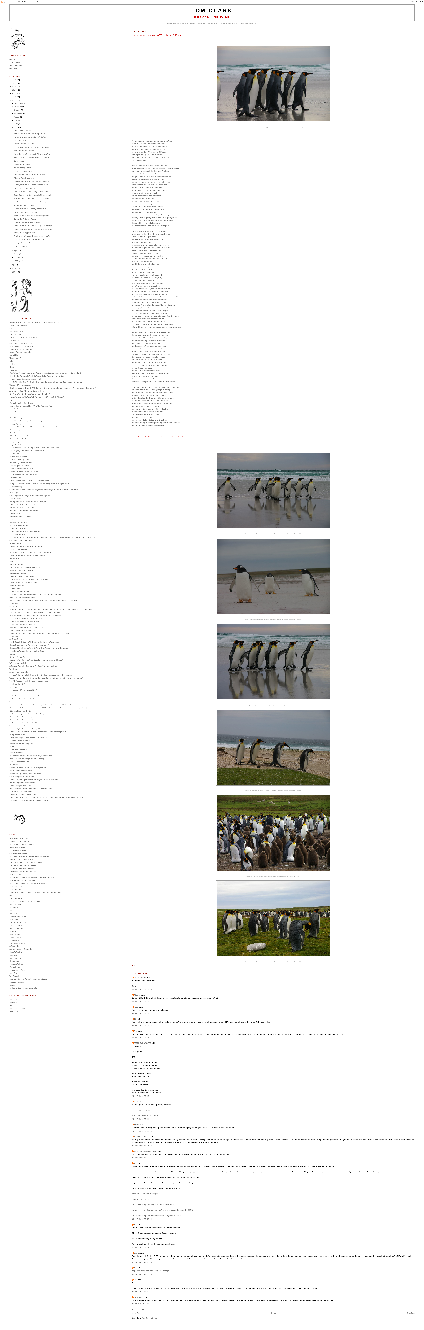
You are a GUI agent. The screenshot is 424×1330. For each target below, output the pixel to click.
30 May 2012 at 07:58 (142, 1247)
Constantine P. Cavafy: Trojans (25, 219)
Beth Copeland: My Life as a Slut (25, 151)
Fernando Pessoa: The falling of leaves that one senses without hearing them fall (38, 732)
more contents (14, 62)
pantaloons (13, 985)
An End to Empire (15, 639)
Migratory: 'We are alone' (18, 549)
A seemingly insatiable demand (20, 343)
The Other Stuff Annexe (17, 898)
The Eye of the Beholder (22, 243)
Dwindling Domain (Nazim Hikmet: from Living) (26, 627)
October (17, 110)
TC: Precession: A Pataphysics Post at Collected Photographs (31, 877)
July (16, 120)
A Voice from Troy (15, 487)
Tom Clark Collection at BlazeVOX (21, 844)
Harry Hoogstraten (16, 904)
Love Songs (13, 493)
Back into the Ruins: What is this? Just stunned (26, 699)
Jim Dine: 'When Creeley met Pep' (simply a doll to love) (29, 394)
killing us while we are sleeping (20, 711)
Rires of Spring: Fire (16, 430)
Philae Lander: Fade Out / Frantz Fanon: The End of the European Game (35, 594)
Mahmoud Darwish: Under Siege (21, 717)
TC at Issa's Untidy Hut (17, 886)
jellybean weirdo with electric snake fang (23, 988)
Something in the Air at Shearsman (21, 868)
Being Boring (14, 442)
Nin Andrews (14, 961)
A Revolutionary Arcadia (22, 168)
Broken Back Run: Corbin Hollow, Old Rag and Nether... (34, 229)
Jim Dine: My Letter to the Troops (21, 463)
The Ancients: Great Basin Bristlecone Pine (29, 175)
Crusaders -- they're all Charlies (20, 540)
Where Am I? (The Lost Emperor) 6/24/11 (146, 1194)
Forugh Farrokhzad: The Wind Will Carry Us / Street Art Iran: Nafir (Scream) (36, 397)
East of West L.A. (15, 952)
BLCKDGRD (14, 940)
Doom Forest (14, 765)
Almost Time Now (15, 478)
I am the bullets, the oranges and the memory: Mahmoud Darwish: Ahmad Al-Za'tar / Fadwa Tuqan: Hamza (47, 705)
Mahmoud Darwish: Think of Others (22, 630)
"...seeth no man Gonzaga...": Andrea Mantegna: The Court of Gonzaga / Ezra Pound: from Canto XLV (46, 797)
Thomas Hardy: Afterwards (19, 762)
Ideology (12, 654)
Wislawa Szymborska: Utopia (20, 516)
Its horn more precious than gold (21, 346)
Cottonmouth (14, 454)
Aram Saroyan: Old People (19, 466)
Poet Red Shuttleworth (17, 916)
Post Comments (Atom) (150, 1318)
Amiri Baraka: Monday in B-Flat (20, 791)
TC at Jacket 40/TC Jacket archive (22, 880)
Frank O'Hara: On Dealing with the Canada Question (28, 421)
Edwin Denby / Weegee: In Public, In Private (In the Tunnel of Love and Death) (37, 376)
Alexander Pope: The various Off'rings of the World (32, 154)
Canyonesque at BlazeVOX (19, 853)
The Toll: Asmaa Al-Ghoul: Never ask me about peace (28, 681)
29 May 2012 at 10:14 (142, 1096)
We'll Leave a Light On (17, 573)
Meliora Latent (14, 967)
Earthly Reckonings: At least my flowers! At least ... (32, 181)
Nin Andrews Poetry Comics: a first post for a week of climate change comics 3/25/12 (162, 1210)
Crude (11, 328)
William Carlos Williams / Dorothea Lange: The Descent (29, 481)
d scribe (137, 1253)
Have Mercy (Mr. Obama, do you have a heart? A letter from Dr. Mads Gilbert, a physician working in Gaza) (48, 708)
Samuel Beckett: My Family (19, 460)
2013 (14, 97)
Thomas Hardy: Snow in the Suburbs (22, 794)
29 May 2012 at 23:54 (142, 1158)
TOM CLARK (212, 10)
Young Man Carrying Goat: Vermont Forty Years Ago (28, 738)
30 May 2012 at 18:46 (142, 1262)
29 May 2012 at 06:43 (142, 1001)
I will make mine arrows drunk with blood (24, 696)
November (18, 107)
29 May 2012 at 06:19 (142, 989)
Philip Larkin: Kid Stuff (17, 534)
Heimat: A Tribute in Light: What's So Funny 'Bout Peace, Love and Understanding (38, 648)
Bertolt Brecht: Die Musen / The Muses (23, 475)
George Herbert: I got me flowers (21, 403)
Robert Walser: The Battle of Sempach (23, 582)
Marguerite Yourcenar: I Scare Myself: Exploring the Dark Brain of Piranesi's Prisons (39, 633)
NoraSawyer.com (15, 958)
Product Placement (16, 753)
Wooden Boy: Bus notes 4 (23, 130)
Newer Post (136, 1313)
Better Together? (15, 636)
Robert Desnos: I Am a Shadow (20, 771)
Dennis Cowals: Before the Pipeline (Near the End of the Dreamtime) (34, 642)
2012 (14, 100)
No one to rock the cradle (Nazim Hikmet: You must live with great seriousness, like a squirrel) (43, 600)
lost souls (12, 693)
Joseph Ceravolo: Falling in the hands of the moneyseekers (30, 788)
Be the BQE (13, 931)
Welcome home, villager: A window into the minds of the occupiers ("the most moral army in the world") (46, 678)
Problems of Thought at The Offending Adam (25, 901)
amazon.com (14, 1011)
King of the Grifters (16, 445)
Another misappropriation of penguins (145, 1115)
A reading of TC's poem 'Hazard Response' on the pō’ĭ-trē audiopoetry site (36, 892)
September (18, 113)
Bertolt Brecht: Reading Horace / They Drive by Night (33, 226)
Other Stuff (13, 895)
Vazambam (13, 919)
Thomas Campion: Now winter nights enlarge (25, 546)
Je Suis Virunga (15, 543)
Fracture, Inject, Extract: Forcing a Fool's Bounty (31, 192)
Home (273, 1313)
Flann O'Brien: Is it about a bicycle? (22, 504)
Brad (135, 1031)
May (16, 127)
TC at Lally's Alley (15, 889)
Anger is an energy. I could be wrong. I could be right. (151, 1271)
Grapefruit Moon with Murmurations (22, 597)
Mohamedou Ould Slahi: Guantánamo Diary (25, 531)
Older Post (411, 1313)
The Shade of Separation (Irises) (25, 188)
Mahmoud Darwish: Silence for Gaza (22, 720)
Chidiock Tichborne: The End (19, 741)
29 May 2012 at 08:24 (142, 1014)
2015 (14, 90)
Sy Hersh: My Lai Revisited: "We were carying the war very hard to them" (35, 427)
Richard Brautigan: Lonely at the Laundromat (25, 774)
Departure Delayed (16, 964)
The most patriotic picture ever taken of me (24, 567)
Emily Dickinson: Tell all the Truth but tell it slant (26, 723)
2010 (14, 268)
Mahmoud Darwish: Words (19, 439)
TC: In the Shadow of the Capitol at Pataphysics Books (29, 856)
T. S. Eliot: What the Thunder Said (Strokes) (29, 239)
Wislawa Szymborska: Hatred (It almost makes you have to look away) (35, 615)
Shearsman (13, 1002)
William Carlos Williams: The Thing (21, 507)
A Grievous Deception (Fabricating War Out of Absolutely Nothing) (33, 666)
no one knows (14, 687)
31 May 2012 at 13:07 (142, 1292)
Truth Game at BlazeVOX (18, 838)
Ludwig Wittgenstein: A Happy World (22, 783)
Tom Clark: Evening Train (18, 525)
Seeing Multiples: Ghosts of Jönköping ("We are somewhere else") (33, 729)
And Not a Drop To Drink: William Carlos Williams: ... (32, 198)
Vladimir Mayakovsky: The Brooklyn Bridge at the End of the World (33, 780)
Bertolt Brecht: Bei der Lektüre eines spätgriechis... (32, 216)
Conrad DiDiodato (140, 977)
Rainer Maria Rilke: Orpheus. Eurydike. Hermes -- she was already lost (35, 612)
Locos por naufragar (16, 982)
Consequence (19, 161)
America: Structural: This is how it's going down (26, 391)
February (17, 257)
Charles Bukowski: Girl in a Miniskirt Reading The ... (32, 202)
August (17, 117)
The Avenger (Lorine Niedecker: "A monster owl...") (27, 451)
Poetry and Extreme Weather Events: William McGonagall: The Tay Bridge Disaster (39, 484)
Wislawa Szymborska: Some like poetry (23, 472)
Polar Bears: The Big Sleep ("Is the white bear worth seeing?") (31, 579)
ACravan (137, 995)
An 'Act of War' (14, 588)
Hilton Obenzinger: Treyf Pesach (21, 436)
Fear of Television (15, 412)
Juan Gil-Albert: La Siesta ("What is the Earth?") (26, 759)
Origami (12, 361)
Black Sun (13, 910)
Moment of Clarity (20, 140)
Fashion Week (14, 513)
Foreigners (13, 370)
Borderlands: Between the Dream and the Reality (27, 651)
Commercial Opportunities (18, 750)
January (17, 261)
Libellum (12, 1005)
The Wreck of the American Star (25, 212)
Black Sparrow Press (17, 1008)
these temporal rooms (17, 943)
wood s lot (13, 955)
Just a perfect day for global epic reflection (24, 510)
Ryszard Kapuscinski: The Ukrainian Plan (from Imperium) (30, 756)
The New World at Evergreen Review (22, 865)
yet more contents (16, 65)
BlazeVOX (13, 999)
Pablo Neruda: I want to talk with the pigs (24, 621)
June (16, 124)
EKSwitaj (137, 1124)
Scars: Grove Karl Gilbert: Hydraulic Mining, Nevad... (33, 195)
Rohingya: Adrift (15, 340)
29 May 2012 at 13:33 (142, 1131)
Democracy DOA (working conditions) (23, 690)
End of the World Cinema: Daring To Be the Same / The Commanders (34, 448)
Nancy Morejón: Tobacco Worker (21, 570)
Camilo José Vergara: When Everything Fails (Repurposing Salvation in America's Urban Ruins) (43, 490)
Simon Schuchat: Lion (17, 585)
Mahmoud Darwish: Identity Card (21, 744)
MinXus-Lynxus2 (15, 937)
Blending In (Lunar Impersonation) (21, 576)
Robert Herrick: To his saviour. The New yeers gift (27, 555)
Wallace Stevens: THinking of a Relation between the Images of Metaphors (36, 322)
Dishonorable (14, 558)
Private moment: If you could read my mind (25, 379)
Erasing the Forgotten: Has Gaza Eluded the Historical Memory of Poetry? (36, 660)
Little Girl (12, 367)
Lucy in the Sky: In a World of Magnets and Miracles (28, 979)
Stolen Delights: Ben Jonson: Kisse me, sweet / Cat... (33, 157)
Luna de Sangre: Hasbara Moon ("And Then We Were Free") (31, 406)
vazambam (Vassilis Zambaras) (145, 1151)
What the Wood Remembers (24, 178)
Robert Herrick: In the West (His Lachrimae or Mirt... (32, 147)
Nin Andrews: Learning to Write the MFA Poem (156, 35)
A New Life (13, 606)
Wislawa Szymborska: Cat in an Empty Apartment (27, 768)
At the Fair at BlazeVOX (18, 850)
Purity (11, 747)
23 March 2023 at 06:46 (143, 1304)
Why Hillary (13, 669)
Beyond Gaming (15, 424)
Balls (11, 520)
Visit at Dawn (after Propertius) (25, 205)
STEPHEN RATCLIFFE (142, 1043)
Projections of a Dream (17, 528)
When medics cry (15, 702)
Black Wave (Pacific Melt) (18, 331)
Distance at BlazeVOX (17, 847)
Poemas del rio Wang (17, 970)
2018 (14, 80)
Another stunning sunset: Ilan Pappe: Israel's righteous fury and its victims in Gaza (39, 714)
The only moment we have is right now (23, 337)
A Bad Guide (14, 946)
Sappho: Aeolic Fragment (23, 164)
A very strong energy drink (18, 672)
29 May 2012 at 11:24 (142, 1119)
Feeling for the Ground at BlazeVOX (22, 859)
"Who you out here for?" (17, 663)
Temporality (13, 907)
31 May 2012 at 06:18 (142, 1274)
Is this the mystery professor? (142, 1110)
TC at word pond (15, 874)
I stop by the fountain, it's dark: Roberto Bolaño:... (31, 185)
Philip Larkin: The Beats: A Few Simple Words (25, 618)
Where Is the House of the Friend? (21, 469)
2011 (14, 265)
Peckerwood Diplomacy (18, 457)
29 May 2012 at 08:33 (142, 1026)
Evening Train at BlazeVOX (19, 841)
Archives (12, 415)
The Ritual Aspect (15, 409)
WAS (136, 1101)
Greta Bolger (138, 1297)
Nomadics (13, 913)
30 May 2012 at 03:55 (142, 1219)
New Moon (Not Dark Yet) (18, 522)
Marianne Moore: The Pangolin (20, 349)
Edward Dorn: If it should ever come (22, 624)
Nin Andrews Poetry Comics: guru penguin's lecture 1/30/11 (153, 1205)
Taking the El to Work (17, 735)
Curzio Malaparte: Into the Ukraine (21, 777)
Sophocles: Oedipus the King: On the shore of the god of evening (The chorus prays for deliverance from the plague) (51, 609)
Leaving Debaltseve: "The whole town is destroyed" (27, 502)
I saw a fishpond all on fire (23, 171)
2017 (14, 83)
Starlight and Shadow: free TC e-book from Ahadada (28, 883)
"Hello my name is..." (17, 726)
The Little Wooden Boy (17, 922)
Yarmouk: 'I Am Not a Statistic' (20, 385)
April (16, 251)
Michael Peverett (15, 925)
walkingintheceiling (16, 934)
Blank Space (14, 561)
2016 (14, 86)
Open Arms (13, 433)
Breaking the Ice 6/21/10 (140, 1199)
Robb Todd (13, 973)
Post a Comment (138, 1309)
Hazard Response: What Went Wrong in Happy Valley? (29, 645)
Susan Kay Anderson (141, 1136)
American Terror (15, 499)
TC (135, 1019)
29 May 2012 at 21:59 (142, 1146)
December (18, 103)
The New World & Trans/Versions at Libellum (25, 862)
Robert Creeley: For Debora (19, 325)
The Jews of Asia (15, 334)
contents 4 (13, 68)
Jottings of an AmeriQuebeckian (20, 949)
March (16, 254)
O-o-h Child (13, 355)
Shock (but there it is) (17, 684)
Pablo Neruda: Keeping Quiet (19, 591)
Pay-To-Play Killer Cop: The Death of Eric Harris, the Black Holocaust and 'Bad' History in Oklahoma (45, 382)
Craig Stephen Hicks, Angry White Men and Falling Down (29, 496)
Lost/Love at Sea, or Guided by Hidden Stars (30, 209)
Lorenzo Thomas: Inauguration (20, 352)
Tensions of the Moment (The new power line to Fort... (33, 236)
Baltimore (12, 364)
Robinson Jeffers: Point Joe (19, 657)
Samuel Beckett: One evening (24, 144)
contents (12, 59)
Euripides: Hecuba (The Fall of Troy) (27, 222)
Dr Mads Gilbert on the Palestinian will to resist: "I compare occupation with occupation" (40, 675)
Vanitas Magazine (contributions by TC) (23, 871)
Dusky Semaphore (20, 246)
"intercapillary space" (17, 928)
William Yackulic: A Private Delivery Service (29, 134)
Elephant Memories (16, 603)
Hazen (136, 1007)
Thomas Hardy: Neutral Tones (20, 786)
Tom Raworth (14, 976)
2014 (14, 93)
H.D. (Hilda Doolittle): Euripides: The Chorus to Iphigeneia (30, 552)
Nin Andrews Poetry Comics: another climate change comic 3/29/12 (156, 1216)
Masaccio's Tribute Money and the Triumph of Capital (28, 800)
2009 (14, 272)
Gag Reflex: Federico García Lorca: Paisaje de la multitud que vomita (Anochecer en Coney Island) (45, 373)
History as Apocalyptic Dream (24, 233)
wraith (11, 400)
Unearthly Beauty (15, 418)
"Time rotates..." (15, 358)
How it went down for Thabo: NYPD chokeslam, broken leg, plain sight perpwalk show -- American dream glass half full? (52, 388)
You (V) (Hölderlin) (16, 564)
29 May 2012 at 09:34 (142, 1037)
